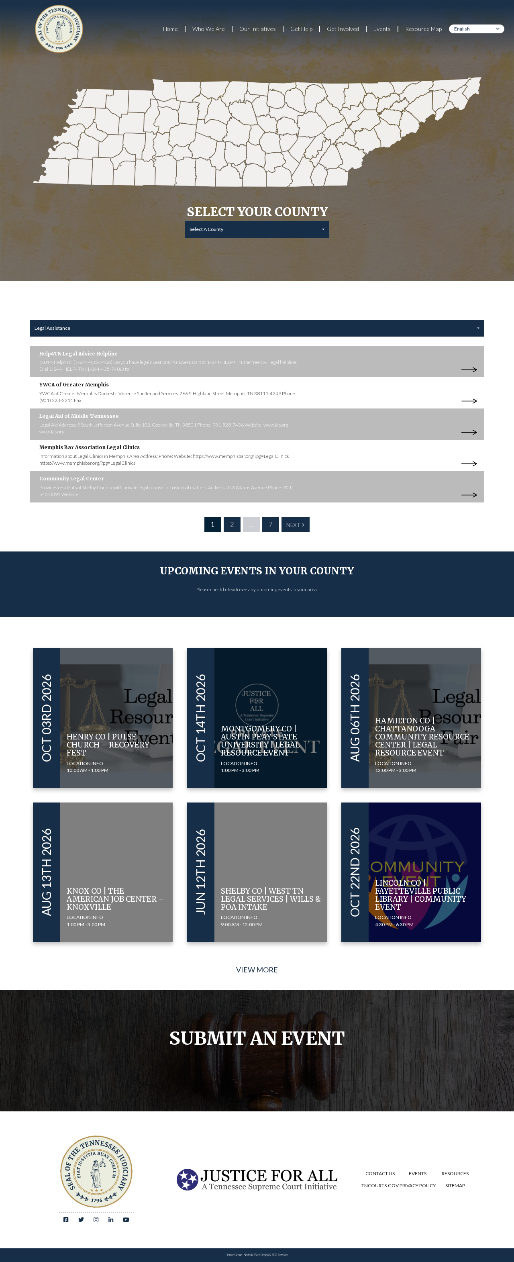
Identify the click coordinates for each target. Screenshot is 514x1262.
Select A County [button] (206, 229)
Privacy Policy (418, 1185)
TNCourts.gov (380, 1185)
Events (382, 28)
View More (257, 969)
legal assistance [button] (52, 328)
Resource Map (423, 28)
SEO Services (279, 1255)
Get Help (301, 28)
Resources (455, 1173)
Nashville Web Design (256, 1255)
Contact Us (380, 1173)
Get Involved (343, 28)
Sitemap (455, 1185)
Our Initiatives (257, 28)
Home (170, 28)
